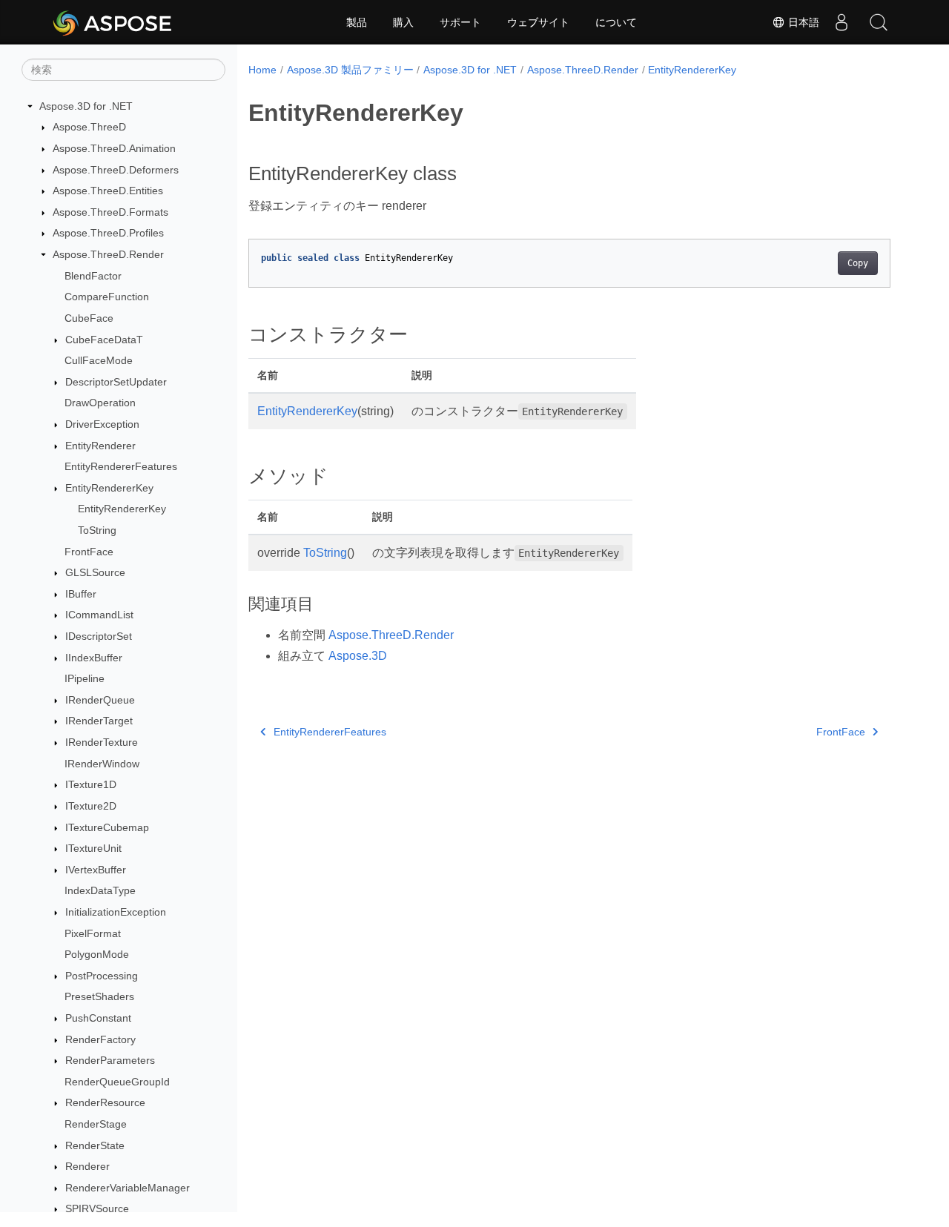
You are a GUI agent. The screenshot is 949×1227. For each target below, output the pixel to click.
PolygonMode (97, 954)
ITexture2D (90, 806)
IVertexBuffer (95, 870)
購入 (403, 22)
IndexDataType (100, 891)
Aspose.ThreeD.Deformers (116, 170)
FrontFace (89, 552)
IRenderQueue (100, 700)
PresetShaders (99, 997)
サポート (460, 22)
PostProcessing (101, 976)
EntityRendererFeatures (121, 466)
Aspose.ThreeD (89, 127)
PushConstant (98, 1018)
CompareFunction (107, 296)
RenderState (95, 1145)
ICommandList (99, 615)
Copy (857, 263)
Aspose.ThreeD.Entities (108, 190)
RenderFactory (100, 1039)
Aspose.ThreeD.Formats (110, 212)
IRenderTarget (99, 721)
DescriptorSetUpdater (116, 382)
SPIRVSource (97, 1209)
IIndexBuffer (93, 658)
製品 (356, 22)
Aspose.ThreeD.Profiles (108, 233)
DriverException (102, 424)
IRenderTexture (101, 742)
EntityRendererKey (109, 488)
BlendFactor (93, 276)
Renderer (87, 1166)
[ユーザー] (841, 22)
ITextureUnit (93, 848)
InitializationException (115, 912)
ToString (97, 530)
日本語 (802, 22)
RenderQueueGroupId (117, 1082)
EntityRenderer (100, 446)
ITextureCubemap (107, 827)
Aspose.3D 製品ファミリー (350, 70)
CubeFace (89, 318)
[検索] (878, 22)
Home (262, 70)
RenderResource (105, 1103)
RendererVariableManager (127, 1188)
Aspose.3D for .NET (86, 106)
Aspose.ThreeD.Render (108, 254)
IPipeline (85, 678)
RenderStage (96, 1124)
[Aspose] (113, 22)
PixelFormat (93, 933)
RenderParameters (110, 1060)
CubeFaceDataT (104, 339)
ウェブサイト (538, 22)
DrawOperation (100, 403)
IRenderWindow (102, 764)
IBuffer (80, 594)
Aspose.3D (357, 655)
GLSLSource (95, 572)
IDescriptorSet (98, 636)
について (616, 22)
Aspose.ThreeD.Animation (114, 148)
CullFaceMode (99, 360)
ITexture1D (90, 785)
